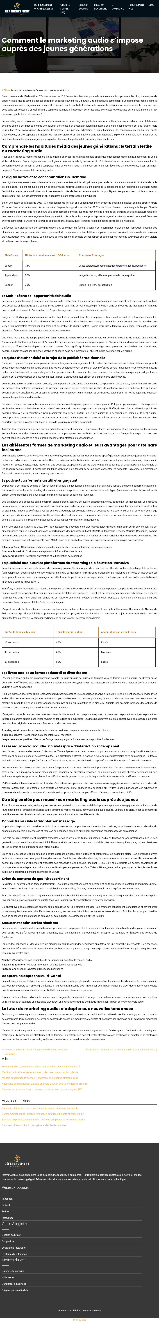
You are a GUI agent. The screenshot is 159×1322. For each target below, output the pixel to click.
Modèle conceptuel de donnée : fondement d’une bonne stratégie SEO (40, 1077)
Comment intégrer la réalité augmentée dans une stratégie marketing (36, 1052)
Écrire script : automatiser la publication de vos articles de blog (120, 1049)
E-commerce (118, 7)
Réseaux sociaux (83, 7)
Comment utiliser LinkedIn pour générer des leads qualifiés (34, 1125)
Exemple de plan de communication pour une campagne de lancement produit (43, 1119)
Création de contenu (100, 7)
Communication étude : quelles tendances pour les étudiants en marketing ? (43, 1113)
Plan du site (79, 1319)
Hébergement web (136, 7)
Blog (151, 5)
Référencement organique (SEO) (43, 7)
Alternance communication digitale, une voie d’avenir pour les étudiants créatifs (44, 1083)
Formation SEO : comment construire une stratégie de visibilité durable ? (41, 1066)
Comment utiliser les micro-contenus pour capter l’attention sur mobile (40, 1108)
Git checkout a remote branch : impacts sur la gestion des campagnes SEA (42, 1089)
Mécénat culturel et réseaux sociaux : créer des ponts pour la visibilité (40, 1072)
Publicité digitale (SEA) (64, 9)
